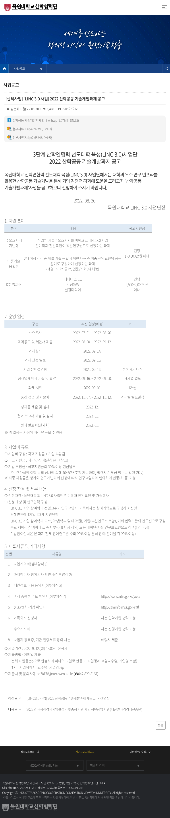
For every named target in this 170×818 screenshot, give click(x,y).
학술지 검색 (97, 765)
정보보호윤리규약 (30, 752)
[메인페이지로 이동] (4, 68)
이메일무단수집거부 (140, 752)
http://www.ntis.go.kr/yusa (120, 596)
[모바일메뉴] (164, 7)
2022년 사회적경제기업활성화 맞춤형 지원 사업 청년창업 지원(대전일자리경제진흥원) (84, 709)
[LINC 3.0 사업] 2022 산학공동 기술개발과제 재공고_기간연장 (68, 698)
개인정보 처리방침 (85, 752)
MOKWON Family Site (43, 765)
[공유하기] (166, 68)
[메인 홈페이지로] (31, 6)
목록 (160, 725)
